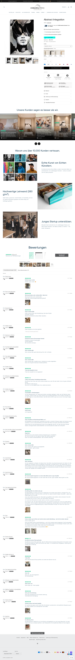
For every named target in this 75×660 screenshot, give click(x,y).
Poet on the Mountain (10, 291)
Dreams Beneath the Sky (11, 416)
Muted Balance (8, 308)
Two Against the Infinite (10, 356)
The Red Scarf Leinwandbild (11, 346)
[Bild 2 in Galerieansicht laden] (15, 61)
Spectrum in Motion (9, 335)
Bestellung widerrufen (41, 639)
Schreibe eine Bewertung (62, 255)
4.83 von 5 (14, 254)
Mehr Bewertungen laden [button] (37, 633)
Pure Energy (8, 406)
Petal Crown (8, 276)
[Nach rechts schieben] (40, 60)
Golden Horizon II (9, 389)
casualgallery (8, 657)
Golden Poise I (8, 366)
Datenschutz (42, 637)
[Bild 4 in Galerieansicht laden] (29, 61)
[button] (4, 7)
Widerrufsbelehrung (34, 637)
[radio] (46, 53)
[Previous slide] (36, 143)
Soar (6, 515)
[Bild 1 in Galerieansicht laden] (9, 61)
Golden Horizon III (9, 554)
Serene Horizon (9, 536)
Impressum (23, 637)
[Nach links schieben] (4, 60)
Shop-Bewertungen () (23, 270)
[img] (13, 254)
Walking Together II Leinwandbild (13, 589)
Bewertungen (32, 639)
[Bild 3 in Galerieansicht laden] (22, 61)
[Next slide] (39, 143)
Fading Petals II (8, 599)
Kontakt (18, 637)
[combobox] (58, 46)
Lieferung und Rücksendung (52, 637)
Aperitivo (7, 616)
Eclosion (7, 441)
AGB (28, 637)
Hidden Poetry (8, 325)
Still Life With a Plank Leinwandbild (13, 429)
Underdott (49, 22)
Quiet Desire (8, 457)
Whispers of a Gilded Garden (12, 375)
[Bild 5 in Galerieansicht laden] (35, 61)
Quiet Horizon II (9, 472)
